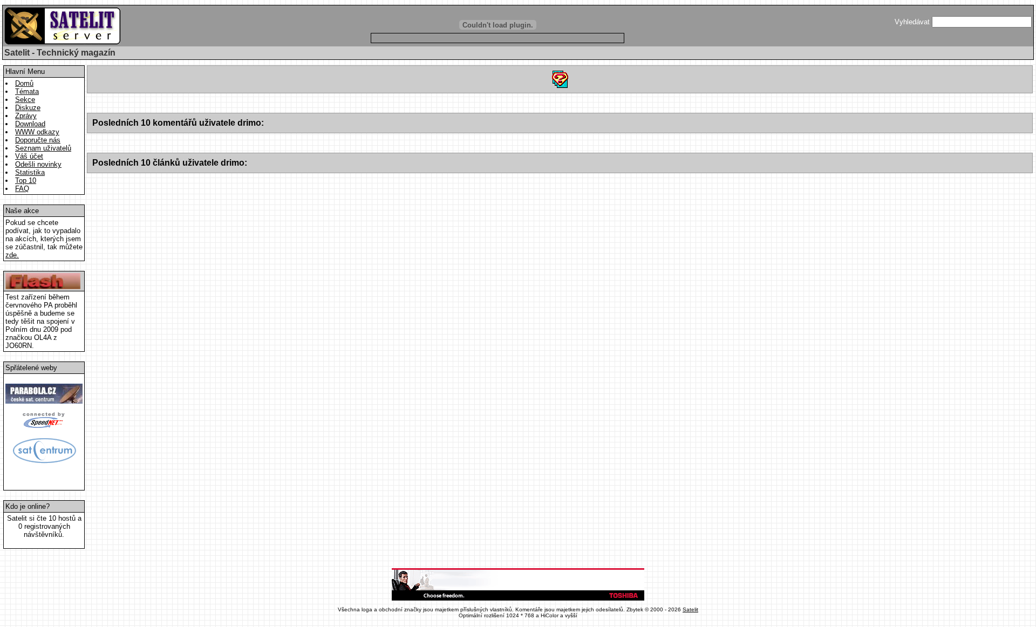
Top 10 (25, 180)
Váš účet (29, 156)
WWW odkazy (37, 132)
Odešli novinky (38, 164)
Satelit (690, 609)
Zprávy (26, 116)
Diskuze (27, 108)
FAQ (22, 189)
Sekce (25, 100)
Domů (24, 83)
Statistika (30, 172)
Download (30, 124)
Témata (27, 91)
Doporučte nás (37, 140)
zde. (12, 255)
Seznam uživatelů (43, 148)
